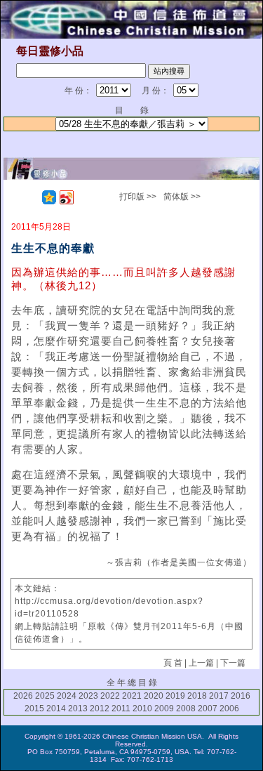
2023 (88, 696)
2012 (99, 708)
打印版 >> (137, 197)
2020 (153, 696)
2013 (78, 708)
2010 (142, 708)
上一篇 (201, 663)
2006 (229, 708)
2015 (34, 708)
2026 (23, 696)
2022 (110, 696)
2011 (121, 708)
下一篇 (232, 663)
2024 (66, 696)
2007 (207, 708)
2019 (175, 696)
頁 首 (172, 663)
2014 (56, 708)
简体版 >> (182, 197)
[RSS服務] (32, 197)
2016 (240, 696)
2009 (164, 708)
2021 (132, 696)
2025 (45, 696)
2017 (219, 696)
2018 (197, 696)
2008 (186, 708)
